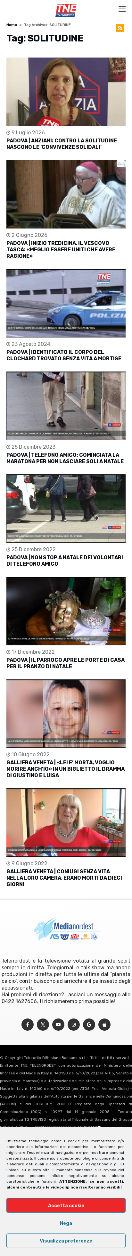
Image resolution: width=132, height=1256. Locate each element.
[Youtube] (58, 1024)
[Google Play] (89, 1024)
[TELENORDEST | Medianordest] (65, 3)
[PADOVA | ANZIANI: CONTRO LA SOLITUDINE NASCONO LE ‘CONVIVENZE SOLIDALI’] (65, 92)
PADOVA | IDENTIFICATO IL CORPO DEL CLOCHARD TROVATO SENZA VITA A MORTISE (63, 355)
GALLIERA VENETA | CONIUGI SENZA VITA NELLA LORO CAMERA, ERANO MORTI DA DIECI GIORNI (64, 877)
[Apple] (104, 1024)
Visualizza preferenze (66, 1241)
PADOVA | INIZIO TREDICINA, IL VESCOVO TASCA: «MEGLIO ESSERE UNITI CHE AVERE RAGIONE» (60, 249)
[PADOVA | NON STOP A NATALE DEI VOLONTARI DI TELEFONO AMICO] (65, 508)
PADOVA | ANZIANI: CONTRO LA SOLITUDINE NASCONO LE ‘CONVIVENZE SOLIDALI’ (61, 144)
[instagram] (74, 1024)
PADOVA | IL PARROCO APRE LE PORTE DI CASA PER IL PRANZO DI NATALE (65, 663)
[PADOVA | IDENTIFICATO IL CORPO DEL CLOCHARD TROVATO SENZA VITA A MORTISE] (65, 303)
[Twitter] (43, 1024)
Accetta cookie (66, 1205)
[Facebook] (27, 1024)
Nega (66, 1223)
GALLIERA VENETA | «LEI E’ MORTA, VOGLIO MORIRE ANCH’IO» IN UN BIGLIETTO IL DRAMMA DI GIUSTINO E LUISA (65, 768)
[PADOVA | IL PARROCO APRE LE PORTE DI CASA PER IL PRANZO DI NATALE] (65, 611)
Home (11, 25)
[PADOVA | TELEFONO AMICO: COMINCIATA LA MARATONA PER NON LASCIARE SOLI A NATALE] (65, 406)
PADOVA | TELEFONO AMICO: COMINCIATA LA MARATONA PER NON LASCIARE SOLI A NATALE (65, 458)
